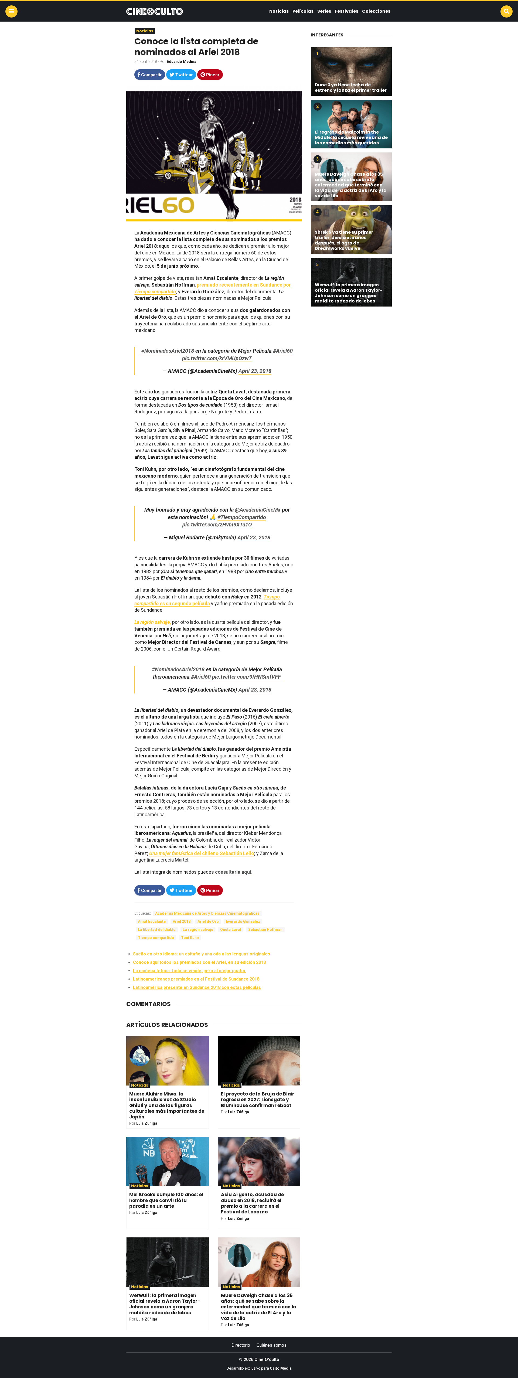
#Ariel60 (283, 351)
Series (324, 11)
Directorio (240, 1345)
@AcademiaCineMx (258, 509)
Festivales (346, 11)
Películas (302, 11)
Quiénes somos (272, 1345)
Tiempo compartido (156, 937)
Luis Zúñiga (146, 1123)
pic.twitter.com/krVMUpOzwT (217, 358)
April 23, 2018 (254, 371)
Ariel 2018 (181, 921)
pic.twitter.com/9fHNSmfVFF (246, 676)
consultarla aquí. (234, 872)
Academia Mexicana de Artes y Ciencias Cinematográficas (207, 913)
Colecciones (376, 11)
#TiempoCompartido (241, 517)
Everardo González (243, 921)
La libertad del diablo (157, 929)
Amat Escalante (152, 921)
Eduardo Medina (181, 61)
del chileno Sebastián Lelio (201, 853)
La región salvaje (198, 929)
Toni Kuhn (190, 937)
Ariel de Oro (208, 921)
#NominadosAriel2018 (167, 351)
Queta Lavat (230, 929)
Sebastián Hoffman (265, 929)
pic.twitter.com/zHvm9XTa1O (217, 524)
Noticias (279, 11)
